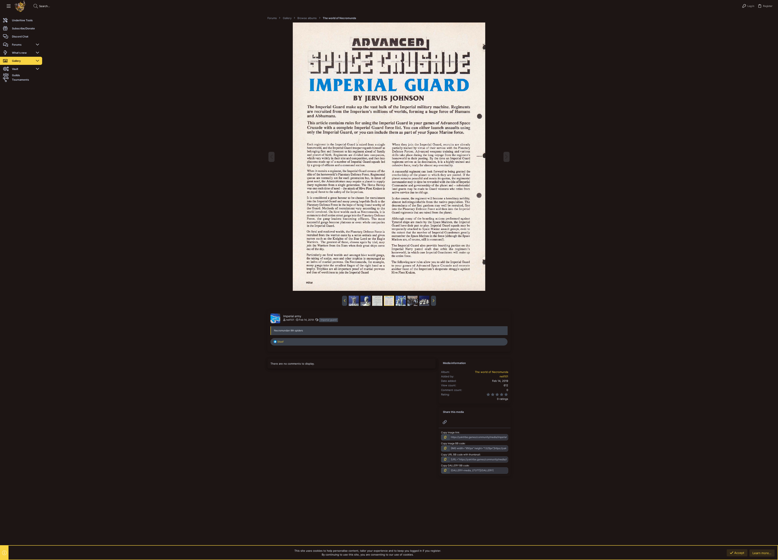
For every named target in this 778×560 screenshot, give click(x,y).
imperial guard (329, 319)
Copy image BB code (453, 443)
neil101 (290, 319)
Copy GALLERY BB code (455, 465)
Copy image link (450, 432)
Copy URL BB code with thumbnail (460, 454)
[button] (8, 6)
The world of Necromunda (491, 372)
